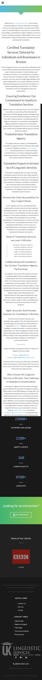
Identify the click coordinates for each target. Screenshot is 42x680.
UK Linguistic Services (20, 23)
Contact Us (22, 603)
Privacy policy (19, 634)
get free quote (22, 515)
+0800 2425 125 (23, 355)
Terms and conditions (22, 631)
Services (21, 607)
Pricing (20, 610)
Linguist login (19, 621)
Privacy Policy (32, 675)
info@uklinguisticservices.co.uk (23, 357)
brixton (17, 326)
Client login (18, 628)
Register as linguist (21, 624)
